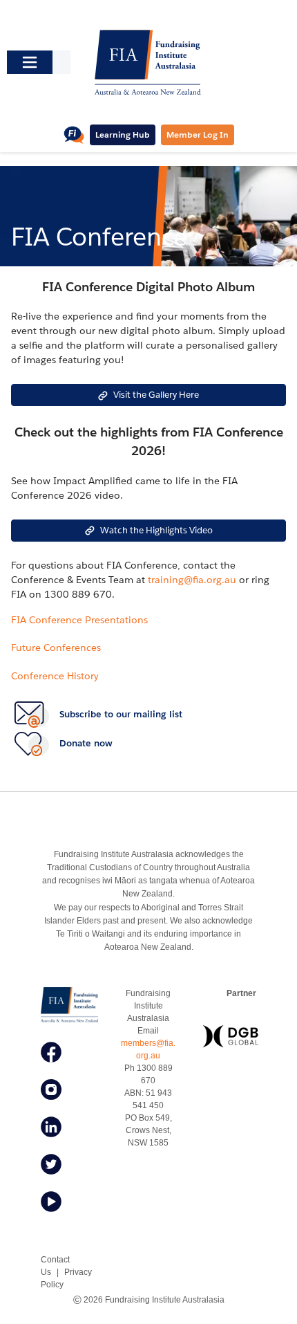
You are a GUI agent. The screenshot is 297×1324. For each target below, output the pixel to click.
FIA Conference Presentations (79, 620)
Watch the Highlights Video (156, 530)
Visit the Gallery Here (156, 395)
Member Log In (197, 134)
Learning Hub (122, 134)
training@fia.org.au (192, 579)
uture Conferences (58, 647)
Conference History (55, 676)
